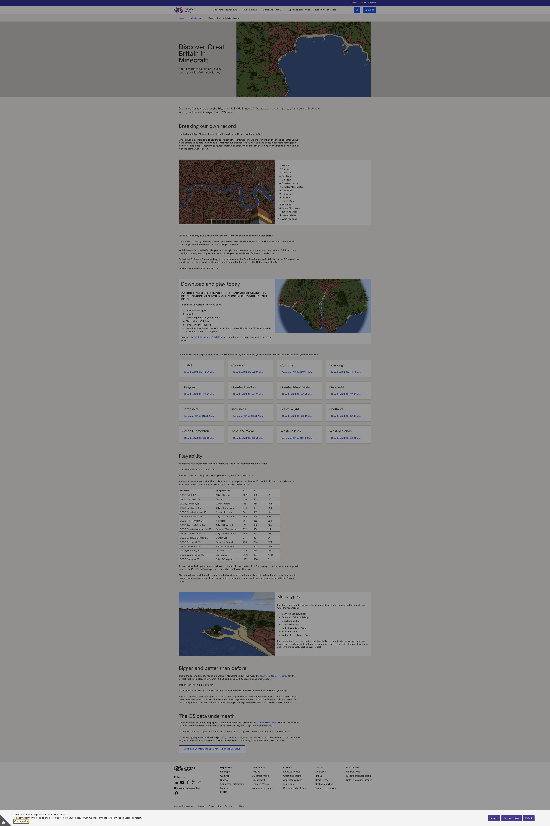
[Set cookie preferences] (5, 820)
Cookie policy (21, 821)
